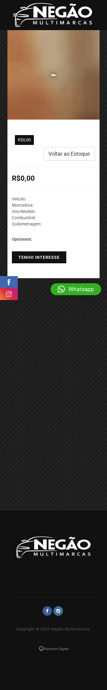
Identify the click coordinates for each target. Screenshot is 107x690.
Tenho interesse (39, 257)
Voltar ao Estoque (69, 154)
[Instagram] (58, 611)
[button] (76, 289)
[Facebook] (47, 611)
